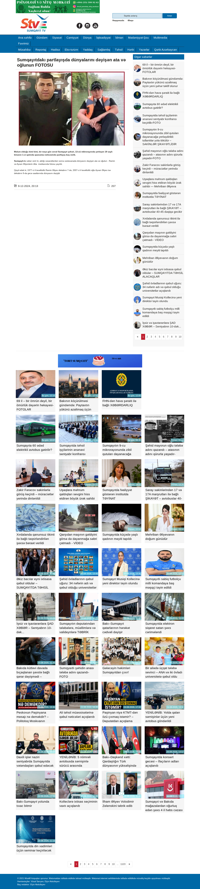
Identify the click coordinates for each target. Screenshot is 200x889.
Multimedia (160, 37)
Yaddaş (88, 49)
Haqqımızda (118, 20)
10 (180, 337)
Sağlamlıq (104, 49)
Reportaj (40, 49)
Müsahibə (24, 49)
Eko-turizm (71, 49)
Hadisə (55, 49)
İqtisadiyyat (103, 37)
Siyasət (57, 37)
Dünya (87, 37)
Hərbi (130, 49)
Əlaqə (130, 20)
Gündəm (41, 37)
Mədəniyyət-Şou (138, 37)
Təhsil (119, 49)
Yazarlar (144, 49)
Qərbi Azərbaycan (165, 49)
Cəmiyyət (72, 37)
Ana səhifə (25, 37)
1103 (122, 864)
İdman (119, 37)
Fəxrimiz (23, 43)
